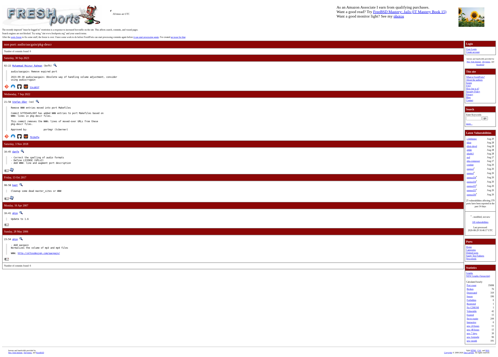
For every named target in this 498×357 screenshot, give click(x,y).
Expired (470, 315)
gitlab (469, 150)
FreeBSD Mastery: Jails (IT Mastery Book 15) (409, 12)
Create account (473, 52)
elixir (469, 142)
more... (469, 124)
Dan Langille (469, 353)
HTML (473, 350)
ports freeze (16, 37)
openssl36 (471, 194)
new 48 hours (473, 329)
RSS (487, 350)
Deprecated (472, 292)
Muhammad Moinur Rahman (27, 65)
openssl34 (471, 177)
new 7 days (472, 333)
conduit (470, 164)
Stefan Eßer (19, 102)
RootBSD (480, 65)
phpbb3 (470, 153)
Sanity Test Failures (475, 255)
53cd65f (34, 87)
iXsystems (486, 62)
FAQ (468, 85)
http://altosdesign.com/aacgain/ (39, 253)
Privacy (469, 94)
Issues (469, 83)
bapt (15, 185)
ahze (15, 213)
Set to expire (472, 318)
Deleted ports (472, 253)
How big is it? (472, 88)
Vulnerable (472, 311)
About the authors (474, 80)
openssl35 (471, 186)
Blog (468, 97)
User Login (471, 49)
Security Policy (473, 91)
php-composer (473, 161)
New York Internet (474, 62)
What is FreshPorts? (475, 77)
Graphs (469, 273)
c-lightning (472, 139)
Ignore (470, 296)
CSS (479, 350)
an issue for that (178, 37)
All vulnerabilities (480, 222)
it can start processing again (146, 37)
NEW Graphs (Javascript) (478, 276)
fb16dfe (34, 137)
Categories (471, 250)
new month (472, 340)
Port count (471, 285)
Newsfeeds (471, 258)
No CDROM (473, 307)
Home (469, 247)
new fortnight (473, 337)
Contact (469, 100)
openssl (470, 169)
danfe (15, 151)
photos (399, 16)
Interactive (471, 322)
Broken (470, 289)
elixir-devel (472, 146)
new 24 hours (473, 326)
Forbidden (471, 300)
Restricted (471, 304)
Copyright (448, 353)
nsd (468, 157)
